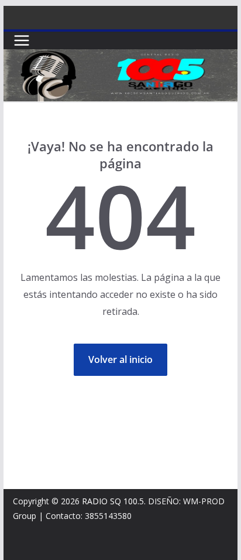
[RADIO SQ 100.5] (120, 57)
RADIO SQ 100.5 (113, 501)
